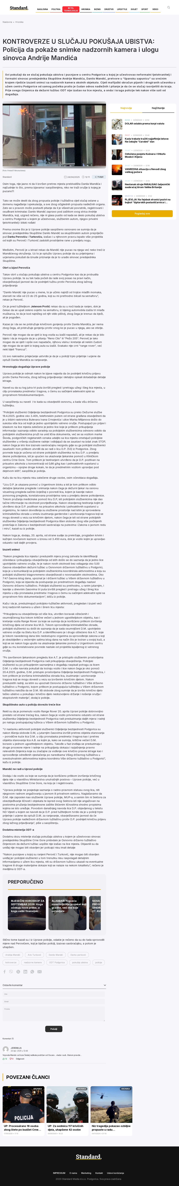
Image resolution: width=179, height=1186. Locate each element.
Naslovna (7, 22)
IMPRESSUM (59, 1173)
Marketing (86, 1173)
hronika (19, 22)
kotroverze (10, 962)
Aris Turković (34, 955)
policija (98, 962)
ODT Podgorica (57, 962)
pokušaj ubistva (80, 962)
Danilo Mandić (56, 955)
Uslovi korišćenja (115, 1173)
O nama (73, 1173)
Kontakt (99, 1173)
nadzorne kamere (33, 962)
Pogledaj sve (142, 213)
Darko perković (78, 955)
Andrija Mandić (12, 955)
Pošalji (53, 1029)
